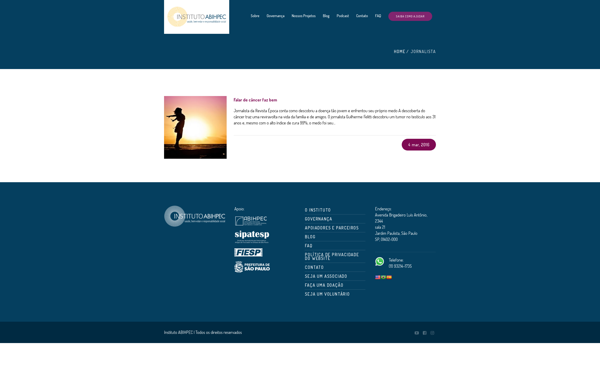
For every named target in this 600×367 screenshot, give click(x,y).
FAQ (308, 245)
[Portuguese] (383, 277)
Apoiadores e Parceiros (332, 227)
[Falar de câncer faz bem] (195, 127)
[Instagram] (432, 333)
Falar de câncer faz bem (255, 99)
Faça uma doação (324, 285)
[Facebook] (424, 333)
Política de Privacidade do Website (332, 256)
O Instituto (318, 209)
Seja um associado (326, 276)
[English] (378, 277)
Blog (310, 236)
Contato (314, 267)
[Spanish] (389, 277)
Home (399, 51)
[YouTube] (417, 333)
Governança (318, 218)
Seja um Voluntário (327, 294)
